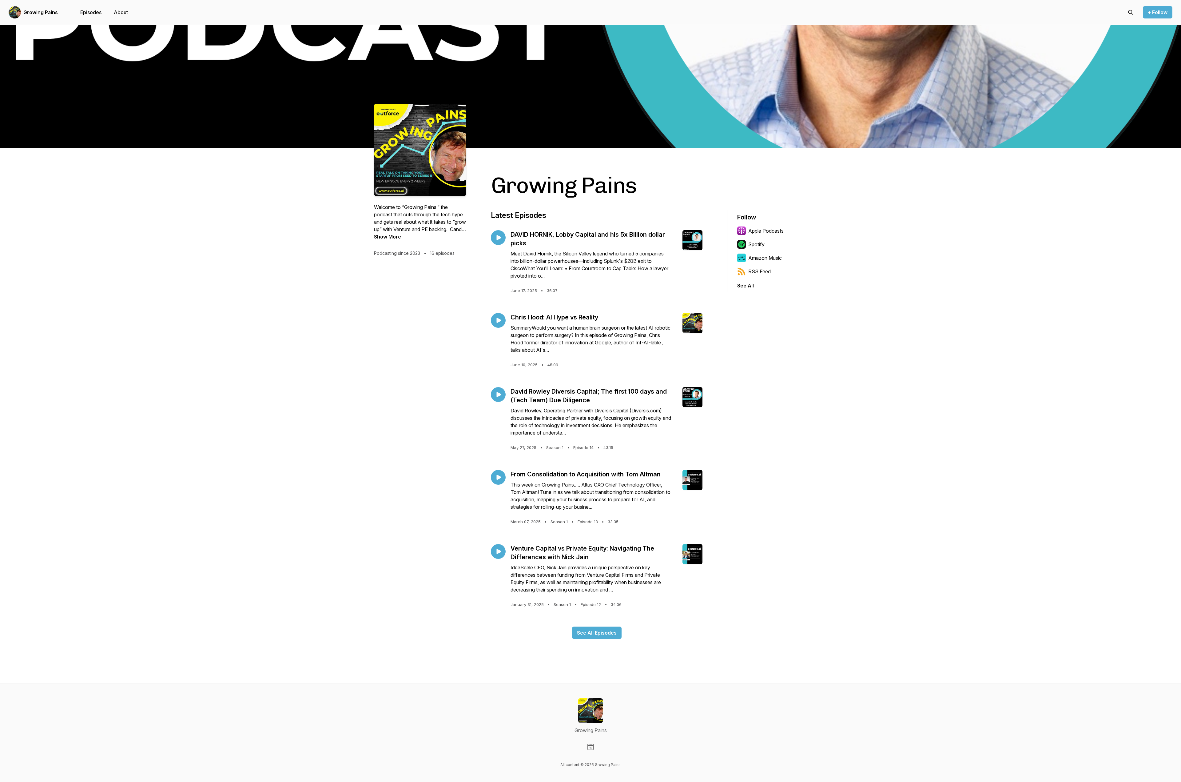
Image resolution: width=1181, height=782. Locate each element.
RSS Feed (759, 271)
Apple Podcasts (766, 231)
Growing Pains (40, 12)
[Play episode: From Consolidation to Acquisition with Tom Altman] (498, 477)
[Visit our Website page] (590, 747)
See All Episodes (597, 633)
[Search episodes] (1130, 12)
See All (745, 286)
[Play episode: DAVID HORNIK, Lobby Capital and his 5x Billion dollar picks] (498, 237)
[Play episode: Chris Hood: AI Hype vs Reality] (498, 320)
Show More (387, 237)
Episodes (90, 12)
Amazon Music (765, 258)
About (121, 12)
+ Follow (1157, 12)
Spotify (756, 244)
